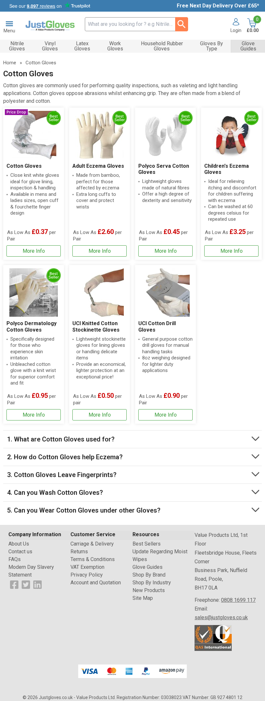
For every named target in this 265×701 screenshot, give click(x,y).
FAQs (14, 559)
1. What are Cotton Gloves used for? (60, 439)
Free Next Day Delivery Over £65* (218, 6)
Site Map (142, 598)
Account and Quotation (95, 582)
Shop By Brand (148, 575)
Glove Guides (147, 567)
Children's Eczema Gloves (226, 169)
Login (235, 30)
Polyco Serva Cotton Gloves (163, 169)
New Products (148, 590)
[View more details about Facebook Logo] (14, 584)
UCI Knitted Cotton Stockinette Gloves (96, 326)
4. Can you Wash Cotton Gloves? (55, 492)
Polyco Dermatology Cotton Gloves (31, 326)
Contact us (20, 551)
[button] (233, 26)
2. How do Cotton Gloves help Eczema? (64, 457)
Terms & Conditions (92, 559)
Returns (79, 551)
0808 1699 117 (238, 600)
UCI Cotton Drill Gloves (157, 326)
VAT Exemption (87, 567)
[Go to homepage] (50, 26)
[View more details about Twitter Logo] (26, 584)
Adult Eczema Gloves (98, 166)
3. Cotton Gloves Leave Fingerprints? (61, 475)
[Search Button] (181, 24)
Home (9, 63)
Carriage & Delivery (92, 544)
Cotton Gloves (24, 166)
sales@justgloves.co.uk (221, 617)
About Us (18, 544)
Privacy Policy (86, 575)
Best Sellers (146, 544)
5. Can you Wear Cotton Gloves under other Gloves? (83, 510)
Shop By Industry (151, 582)
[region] (33, 135)
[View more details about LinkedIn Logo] (37, 584)
